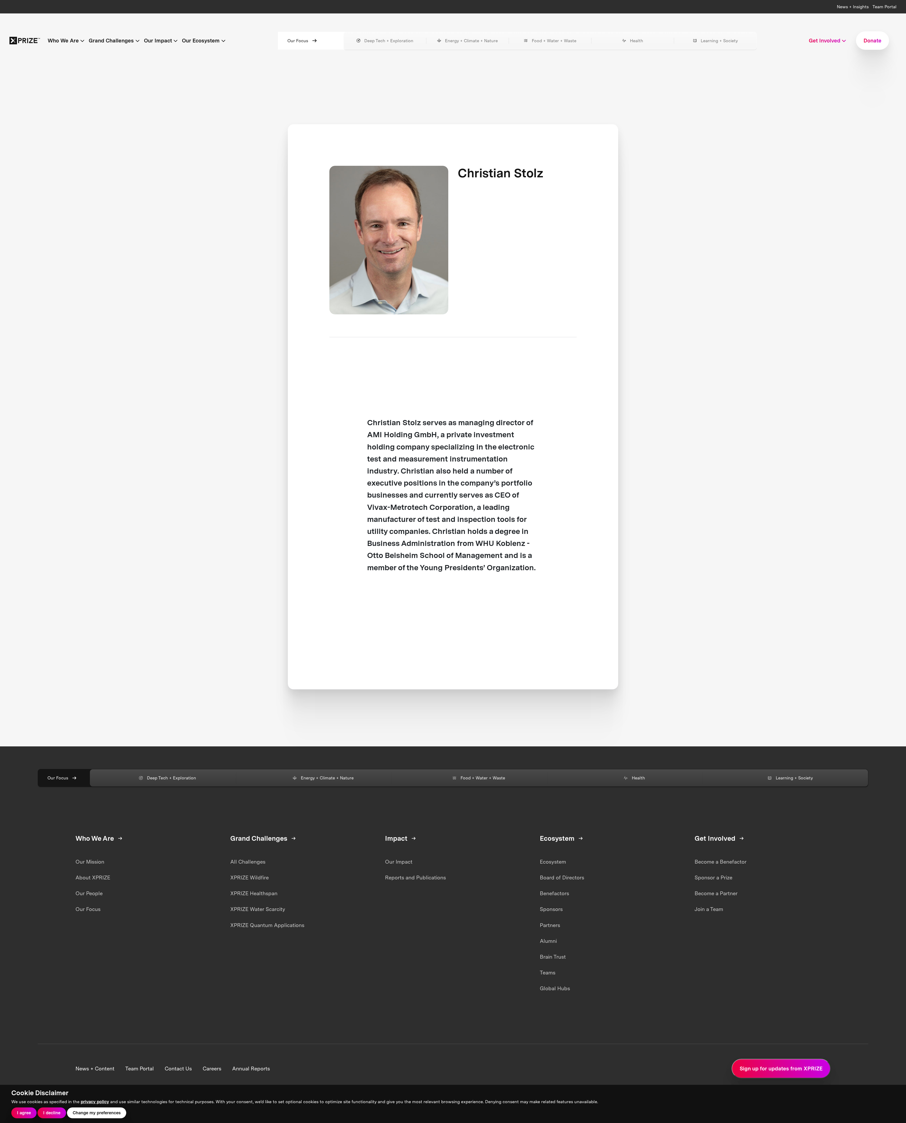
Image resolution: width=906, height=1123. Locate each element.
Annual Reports (251, 1068)
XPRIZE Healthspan (253, 893)
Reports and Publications (415, 877)
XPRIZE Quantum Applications (267, 925)
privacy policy (95, 1101)
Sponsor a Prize (713, 877)
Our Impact (398, 862)
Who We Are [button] (63, 40)
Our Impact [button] (158, 40)
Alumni (548, 941)
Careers (212, 1068)
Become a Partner (716, 893)
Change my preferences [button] (97, 1112)
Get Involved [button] (824, 40)
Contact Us (178, 1068)
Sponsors (551, 909)
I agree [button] (24, 1112)
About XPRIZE (93, 877)
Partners (550, 925)
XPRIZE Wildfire (249, 877)
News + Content (95, 1068)
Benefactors (554, 893)
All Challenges (247, 862)
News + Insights (853, 6)
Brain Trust (553, 957)
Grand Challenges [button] (111, 40)
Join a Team (709, 909)
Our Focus (297, 40)
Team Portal (884, 6)
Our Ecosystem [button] (201, 40)
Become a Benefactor (721, 862)
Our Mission (90, 862)
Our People (89, 893)
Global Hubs (555, 988)
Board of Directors (562, 877)
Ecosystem (553, 862)
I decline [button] (51, 1112)
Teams (547, 972)
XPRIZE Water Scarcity (257, 909)
